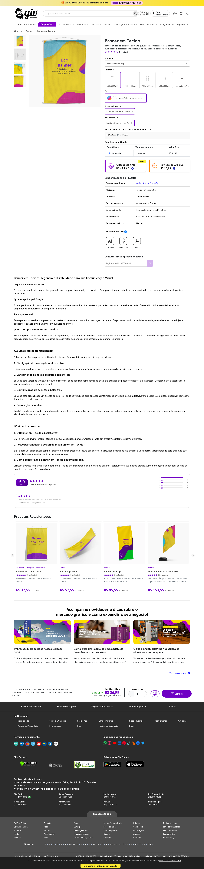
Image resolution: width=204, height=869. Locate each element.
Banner (107, 567)
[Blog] (133, 743)
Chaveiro (107, 837)
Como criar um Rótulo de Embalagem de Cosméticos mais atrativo (98, 650)
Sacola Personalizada (112, 823)
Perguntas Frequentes (102, 706)
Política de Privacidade (28, 726)
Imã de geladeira (81, 830)
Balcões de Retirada (31, 706)
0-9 (149, 844)
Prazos (132, 726)
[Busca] (135, 13)
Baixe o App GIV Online (116, 757)
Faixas (63, 567)
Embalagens (138, 830)
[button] (147, 52)
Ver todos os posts (179, 673)
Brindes (136, 823)
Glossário (29, 844)
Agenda (136, 834)
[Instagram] (109, 743)
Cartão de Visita (21, 826)
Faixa (46, 837)
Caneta (106, 834)
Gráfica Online (20, 823)
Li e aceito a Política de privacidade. (100, 866)
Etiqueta (47, 823)
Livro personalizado (171, 826)
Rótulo (46, 826)
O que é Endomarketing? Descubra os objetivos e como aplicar (156, 650)
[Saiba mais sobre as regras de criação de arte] (132, 168)
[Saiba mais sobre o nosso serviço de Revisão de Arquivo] (173, 168)
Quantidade (137, 689)
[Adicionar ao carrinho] (155, 693)
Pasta (76, 823)
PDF (136, 247)
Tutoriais (173, 706)
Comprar (179, 693)
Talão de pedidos (110, 830)
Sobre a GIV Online (57, 720)
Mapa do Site (23, 720)
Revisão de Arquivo (66, 706)
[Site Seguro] (55, 764)
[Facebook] (138, 743)
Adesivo (17, 837)
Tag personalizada (81, 834)
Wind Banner (49, 834)
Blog (79, 726)
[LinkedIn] (119, 743)
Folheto (17, 830)
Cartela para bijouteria (83, 837)
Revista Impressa (170, 823)
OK (150, 263)
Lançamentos (169, 834)
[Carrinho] (187, 13)
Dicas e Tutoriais (136, 720)
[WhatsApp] (175, 13)
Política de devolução (108, 726)
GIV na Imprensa (137, 706)
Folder (17, 834)
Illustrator (110, 247)
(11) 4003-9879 (20, 797)
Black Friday (168, 837)
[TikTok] (128, 743)
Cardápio (137, 837)
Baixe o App (82, 720)
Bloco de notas (109, 826)
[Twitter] (143, 743)
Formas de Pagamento (27, 736)
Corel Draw (123, 247)
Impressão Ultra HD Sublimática (119, 111)
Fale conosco (55, 726)
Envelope (78, 826)
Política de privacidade (170, 860)
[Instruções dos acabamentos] (118, 135)
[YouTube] (114, 743)
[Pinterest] (124, 743)
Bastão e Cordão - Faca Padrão (119, 123)
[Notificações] (181, 13)
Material (109, 58)
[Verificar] (28, 763)
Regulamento (161, 720)
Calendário (138, 826)
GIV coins (182, 720)
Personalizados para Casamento (30, 567)
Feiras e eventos (170, 830)
